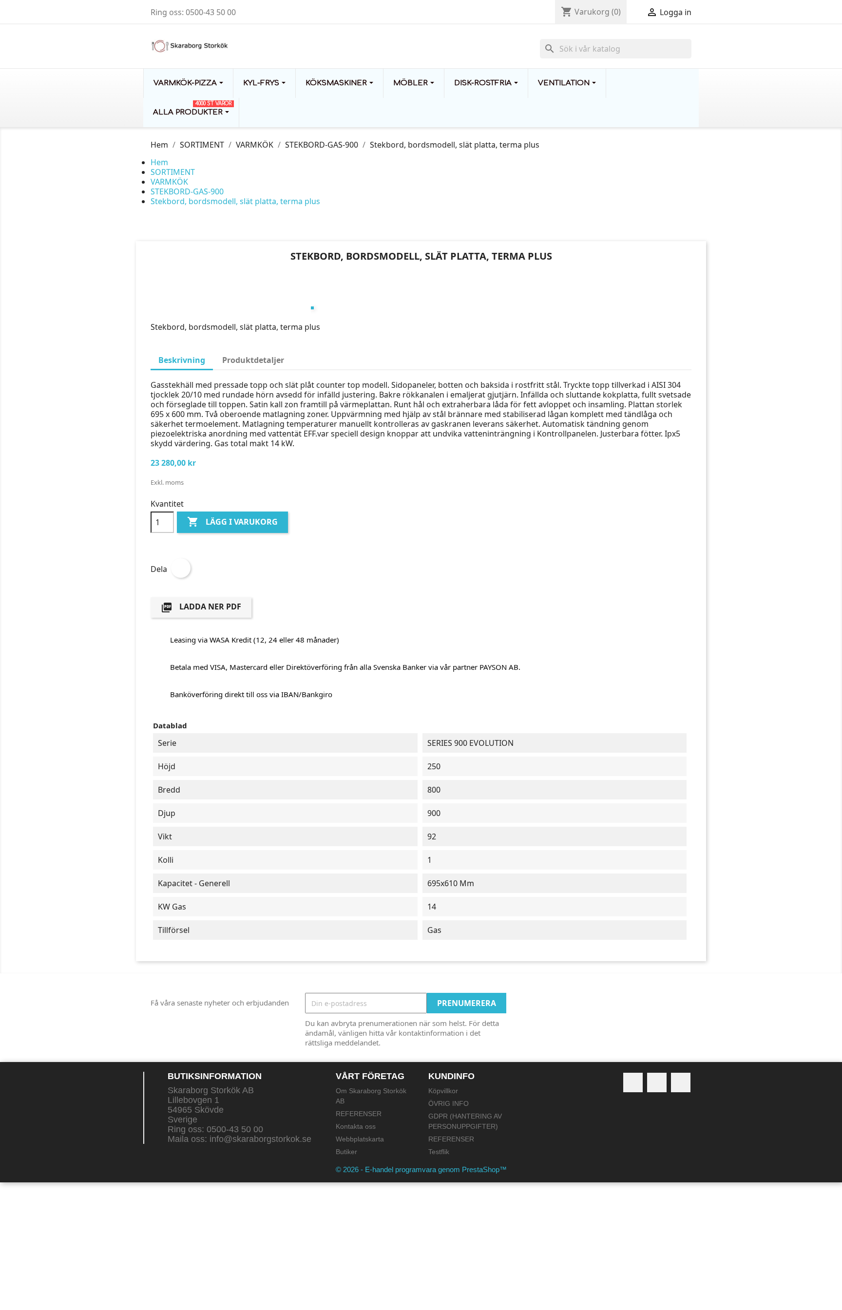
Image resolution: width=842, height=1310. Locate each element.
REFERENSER (359, 1114)
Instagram (680, 1082)
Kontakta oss (356, 1126)
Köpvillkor (443, 1091)
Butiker (346, 1152)
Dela (181, 568)
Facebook (633, 1082)
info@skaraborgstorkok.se (260, 1139)
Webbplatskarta (360, 1139)
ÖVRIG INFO (448, 1103)
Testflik (438, 1152)
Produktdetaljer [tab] (253, 360)
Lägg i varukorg (232, 522)
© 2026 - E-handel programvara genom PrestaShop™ (421, 1169)
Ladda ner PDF (201, 607)
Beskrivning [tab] (181, 360)
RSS (657, 1082)
